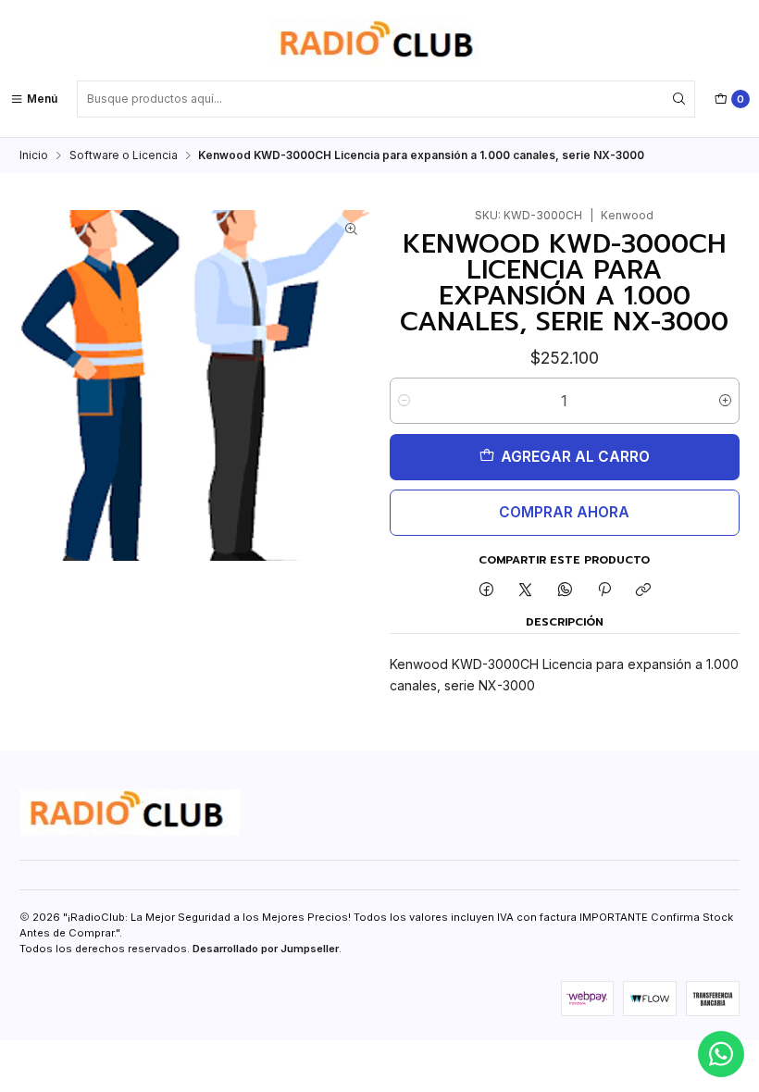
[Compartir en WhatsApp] (565, 591)
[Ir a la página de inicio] (379, 42)
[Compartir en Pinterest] (604, 591)
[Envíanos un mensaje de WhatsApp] (721, 1054)
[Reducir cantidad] (404, 400)
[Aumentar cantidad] (725, 400)
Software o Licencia (123, 155)
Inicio (33, 155)
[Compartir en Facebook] (486, 591)
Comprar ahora (564, 512)
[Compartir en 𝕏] (526, 591)
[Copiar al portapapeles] (643, 591)
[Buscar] (679, 99)
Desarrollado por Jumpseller (266, 948)
